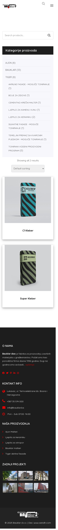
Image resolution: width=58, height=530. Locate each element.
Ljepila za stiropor (14, 442)
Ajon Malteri (11, 431)
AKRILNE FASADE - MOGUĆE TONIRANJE (29, 84)
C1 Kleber (27, 230)
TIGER (8, 77)
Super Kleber (28, 298)
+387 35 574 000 (15, 401)
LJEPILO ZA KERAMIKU (20, 117)
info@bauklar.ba (15, 407)
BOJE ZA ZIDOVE (17, 95)
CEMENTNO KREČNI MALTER (23, 102)
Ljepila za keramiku (15, 437)
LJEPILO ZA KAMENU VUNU (22, 109)
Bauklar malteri (13, 448)
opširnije (30, 364)
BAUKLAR (10, 69)
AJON (8, 62)
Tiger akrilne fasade (15, 453)
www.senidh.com (42, 522)
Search (50, 32)
